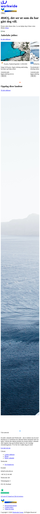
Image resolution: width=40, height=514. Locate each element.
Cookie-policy (9, 507)
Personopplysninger (11, 505)
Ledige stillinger (10, 454)
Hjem (7, 28)
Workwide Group (17, 512)
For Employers (9, 464)
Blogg (6, 456)
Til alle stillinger (6, 90)
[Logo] (20, 4)
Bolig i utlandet (9, 458)
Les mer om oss (5, 448)
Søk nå (4, 76)
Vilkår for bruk (9, 509)
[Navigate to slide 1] (20, 82)
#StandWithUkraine (11, 11)
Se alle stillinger (5, 39)
